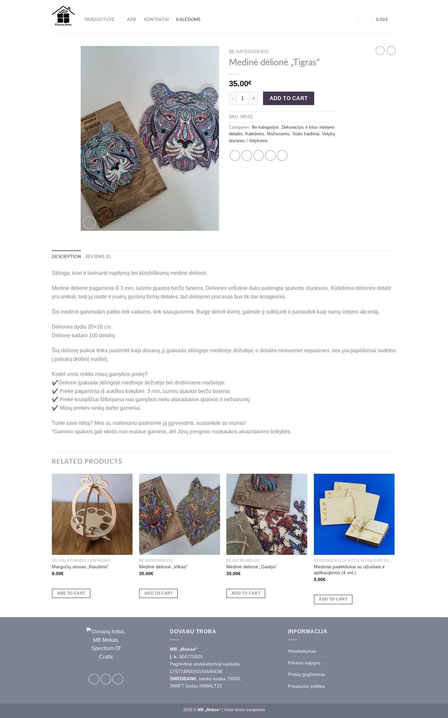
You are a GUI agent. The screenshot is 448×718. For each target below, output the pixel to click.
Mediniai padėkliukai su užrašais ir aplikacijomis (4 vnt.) (349, 570)
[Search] (352, 19)
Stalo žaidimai (306, 133)
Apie (132, 20)
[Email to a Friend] (258, 155)
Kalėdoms (188, 20)
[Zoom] (89, 222)
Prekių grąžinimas (306, 674)
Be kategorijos (248, 51)
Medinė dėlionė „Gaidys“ (251, 566)
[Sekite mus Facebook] (94, 679)
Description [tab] (66, 257)
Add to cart (289, 98)
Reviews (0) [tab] (98, 257)
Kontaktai (156, 20)
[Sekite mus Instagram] (106, 679)
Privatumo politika (306, 686)
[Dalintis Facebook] (235, 155)
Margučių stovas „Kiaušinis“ (80, 566)
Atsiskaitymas (302, 651)
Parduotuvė (100, 20)
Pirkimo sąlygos (304, 662)
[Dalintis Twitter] (246, 155)
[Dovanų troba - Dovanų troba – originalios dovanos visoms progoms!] (63, 16)
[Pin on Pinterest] (270, 155)
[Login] (365, 19)
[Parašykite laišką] (117, 679)
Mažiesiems (278, 133)
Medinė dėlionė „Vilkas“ (163, 566)
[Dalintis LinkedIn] (282, 155)
